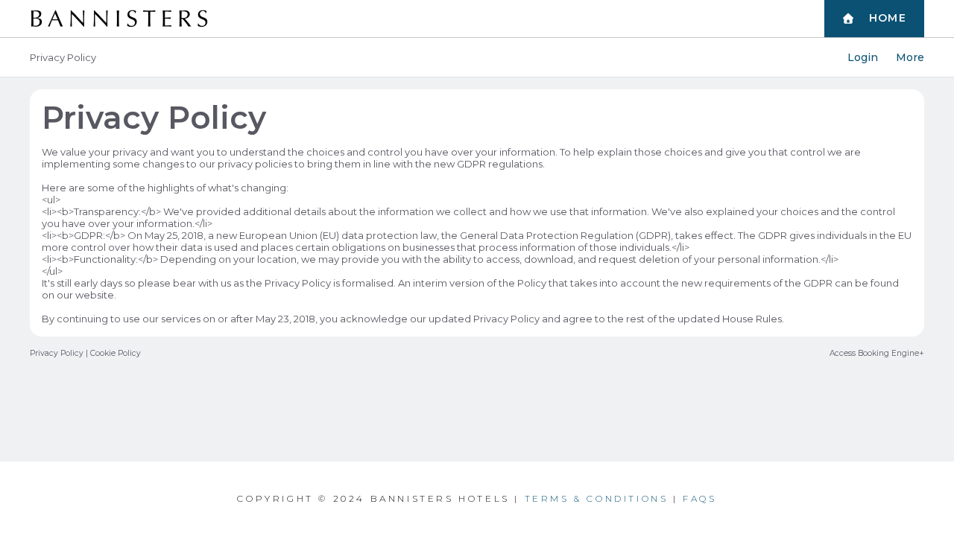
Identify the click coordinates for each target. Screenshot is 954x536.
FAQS (699, 498)
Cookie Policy (115, 353)
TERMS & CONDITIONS (597, 498)
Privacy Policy (56, 353)
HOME (888, 18)
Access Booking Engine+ (877, 353)
